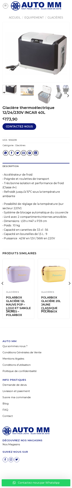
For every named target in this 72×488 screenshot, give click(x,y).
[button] (5, 6)
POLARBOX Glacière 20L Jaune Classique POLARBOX (51, 304)
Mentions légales (13, 358)
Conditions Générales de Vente (22, 352)
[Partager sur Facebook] (11, 153)
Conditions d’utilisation (17, 364)
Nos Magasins (11, 444)
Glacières (55, 17)
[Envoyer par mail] (23, 153)
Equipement (34, 17)
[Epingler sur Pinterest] (29, 153)
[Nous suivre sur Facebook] (5, 459)
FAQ (5, 409)
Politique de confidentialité (20, 371)
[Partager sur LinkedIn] (36, 153)
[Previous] (8, 53)
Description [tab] (11, 166)
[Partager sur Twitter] (17, 153)
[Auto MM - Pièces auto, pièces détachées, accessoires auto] (36, 5)
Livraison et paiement (16, 391)
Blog (6, 403)
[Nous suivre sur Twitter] (16, 459)
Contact (8, 416)
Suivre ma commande (17, 397)
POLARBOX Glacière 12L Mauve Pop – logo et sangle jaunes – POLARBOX (18, 306)
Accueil (15, 17)
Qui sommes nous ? (15, 346)
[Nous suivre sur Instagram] (11, 459)
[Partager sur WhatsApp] (5, 153)
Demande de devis (15, 384)
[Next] (64, 53)
